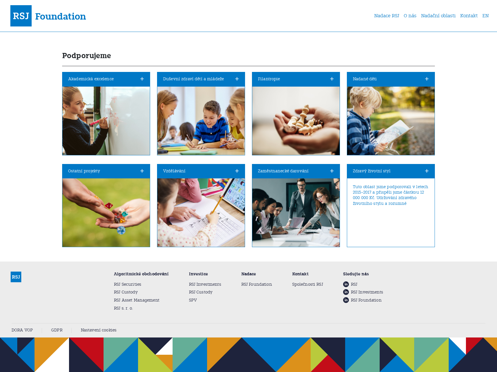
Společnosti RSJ (307, 284)
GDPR (56, 330)
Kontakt (469, 15)
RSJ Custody (126, 292)
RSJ (354, 284)
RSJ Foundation (256, 284)
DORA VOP (22, 330)
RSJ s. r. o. (123, 308)
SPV (193, 300)
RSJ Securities (127, 284)
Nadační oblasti (438, 15)
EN (485, 15)
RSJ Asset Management (136, 300)
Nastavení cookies (98, 330)
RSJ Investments (205, 284)
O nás (410, 15)
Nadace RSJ (386, 15)
